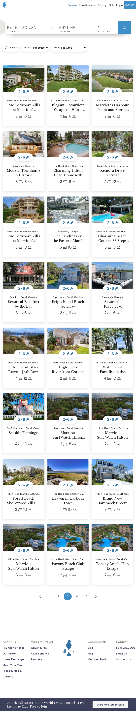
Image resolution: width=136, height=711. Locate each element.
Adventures (39, 648)
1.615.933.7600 (125, 648)
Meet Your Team (13, 665)
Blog (90, 648)
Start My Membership (110, 704)
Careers (8, 676)
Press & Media (12, 670)
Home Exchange (13, 659)
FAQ (90, 653)
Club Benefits (40, 653)
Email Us (121, 653)
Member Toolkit (98, 659)
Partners (36, 659)
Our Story (9, 653)
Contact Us (123, 659)
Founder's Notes (14, 648)
